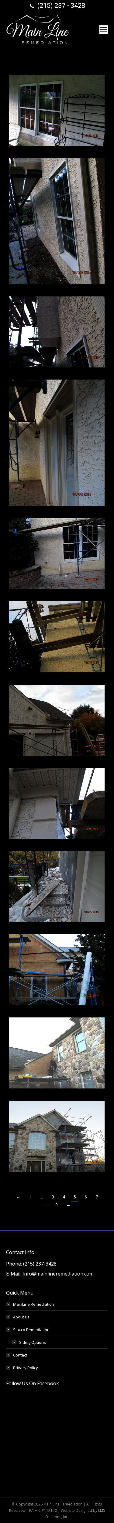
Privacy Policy (25, 1367)
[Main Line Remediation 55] (57, 636)
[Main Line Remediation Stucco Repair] (57, 331)
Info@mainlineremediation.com (58, 1273)
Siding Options (32, 1342)
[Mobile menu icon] (103, 29)
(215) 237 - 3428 (61, 5)
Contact (20, 1355)
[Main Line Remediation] (57, 110)
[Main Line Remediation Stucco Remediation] (57, 969)
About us (21, 1317)
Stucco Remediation (31, 1329)
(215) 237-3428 (40, 1263)
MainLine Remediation (33, 1304)
